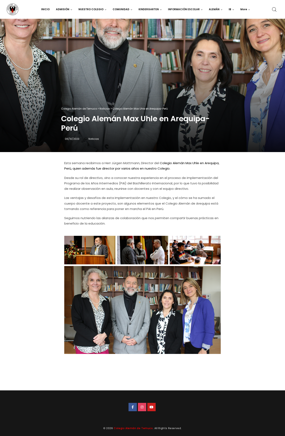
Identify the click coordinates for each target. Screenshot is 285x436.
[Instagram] (142, 407)
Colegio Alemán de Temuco (133, 428)
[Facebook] (133, 407)
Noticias (93, 139)
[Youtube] (151, 407)
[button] (245, 9)
